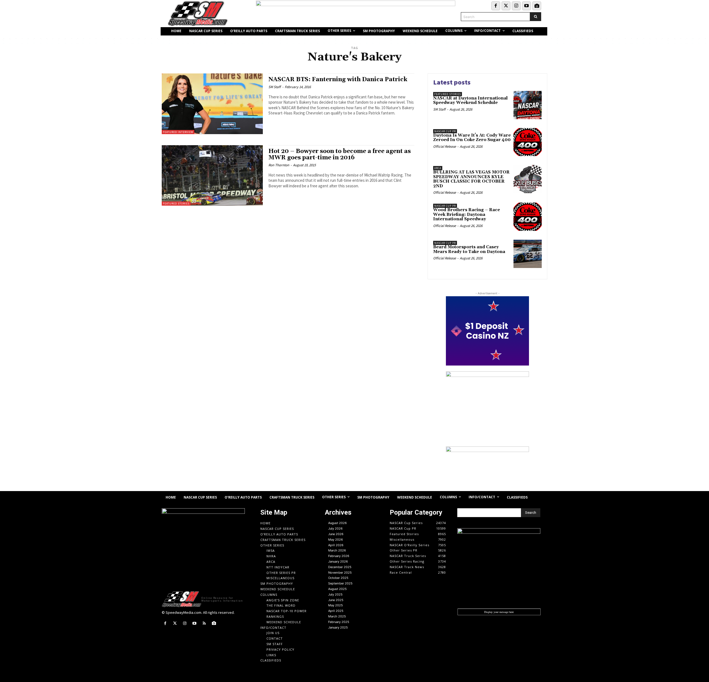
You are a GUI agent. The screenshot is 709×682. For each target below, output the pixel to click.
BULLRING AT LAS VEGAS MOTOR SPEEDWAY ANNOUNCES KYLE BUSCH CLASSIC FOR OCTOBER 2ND (471, 179)
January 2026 (338, 561)
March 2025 (337, 616)
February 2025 (338, 622)
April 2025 (335, 611)
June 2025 (335, 600)
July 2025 (335, 594)
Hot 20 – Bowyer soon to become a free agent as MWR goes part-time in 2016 (339, 154)
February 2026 (338, 556)
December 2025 (339, 567)
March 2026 (337, 550)
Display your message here (499, 612)
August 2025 (337, 589)
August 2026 (337, 523)
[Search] (535, 16)
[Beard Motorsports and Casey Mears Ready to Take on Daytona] (527, 254)
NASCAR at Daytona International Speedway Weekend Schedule (470, 101)
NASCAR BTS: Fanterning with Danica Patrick (337, 79)
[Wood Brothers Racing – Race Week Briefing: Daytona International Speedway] (527, 217)
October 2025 (338, 578)
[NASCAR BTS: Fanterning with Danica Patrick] (212, 103)
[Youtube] (526, 5)
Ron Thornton (278, 165)
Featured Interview (178, 132)
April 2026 (335, 545)
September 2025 (340, 583)
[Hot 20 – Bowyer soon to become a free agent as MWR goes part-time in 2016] (212, 175)
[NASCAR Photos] (536, 5)
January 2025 (338, 627)
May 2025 (335, 605)
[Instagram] (516, 5)
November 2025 (340, 572)
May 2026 (335, 539)
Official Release (444, 146)
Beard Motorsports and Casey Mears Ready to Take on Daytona (469, 249)
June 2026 (335, 534)
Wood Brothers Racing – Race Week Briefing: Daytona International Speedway (466, 214)
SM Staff (274, 87)
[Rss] (204, 623)
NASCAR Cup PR (445, 131)
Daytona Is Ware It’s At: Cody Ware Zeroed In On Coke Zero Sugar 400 (472, 138)
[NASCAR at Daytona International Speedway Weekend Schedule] (527, 105)
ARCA (437, 168)
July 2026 (335, 528)
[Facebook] (495, 5)
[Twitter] (506, 5)
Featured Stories (176, 203)
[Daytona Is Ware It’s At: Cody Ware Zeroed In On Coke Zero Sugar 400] (527, 142)
